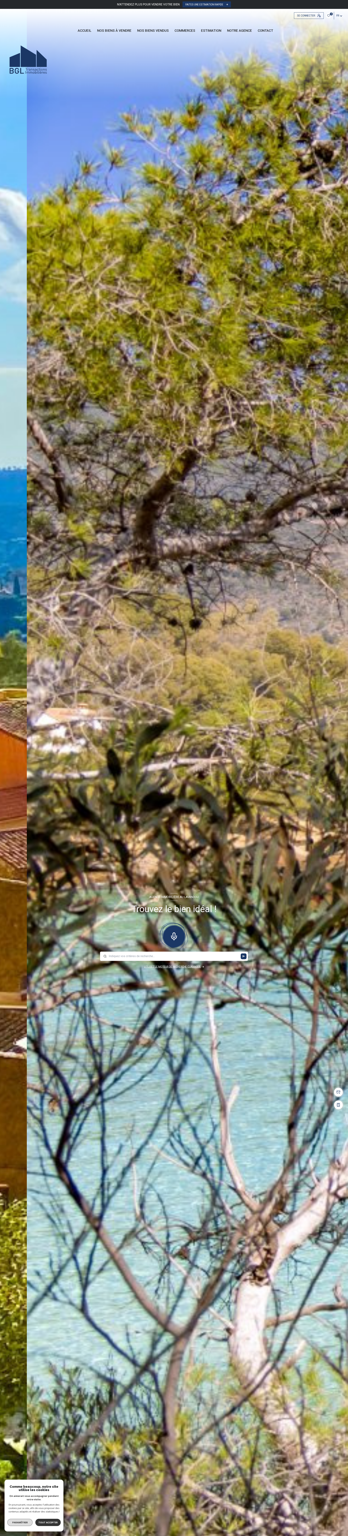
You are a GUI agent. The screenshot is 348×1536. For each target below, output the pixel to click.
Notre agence (239, 30)
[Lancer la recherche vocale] (174, 935)
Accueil (84, 30)
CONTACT (265, 30)
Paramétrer (20, 1522)
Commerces (185, 30)
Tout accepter (48, 1522)
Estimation (211, 30)
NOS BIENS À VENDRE (114, 30)
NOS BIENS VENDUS (153, 30)
